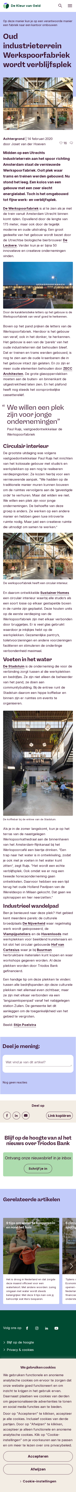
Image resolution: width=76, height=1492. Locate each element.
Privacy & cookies (20, 1350)
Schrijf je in (38, 1169)
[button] (71, 1266)
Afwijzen (38, 1469)
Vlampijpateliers (17, 934)
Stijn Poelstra (25, 1025)
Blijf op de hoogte (20, 1342)
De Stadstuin (14, 666)
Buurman (44, 950)
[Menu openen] (70, 5)
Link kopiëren (59, 1116)
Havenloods (51, 934)
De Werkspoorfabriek (21, 208)
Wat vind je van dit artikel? (26, 1062)
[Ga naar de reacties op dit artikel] (71, 143)
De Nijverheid (34, 923)
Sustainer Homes (54, 593)
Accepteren (38, 1456)
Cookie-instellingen (39, 1481)
